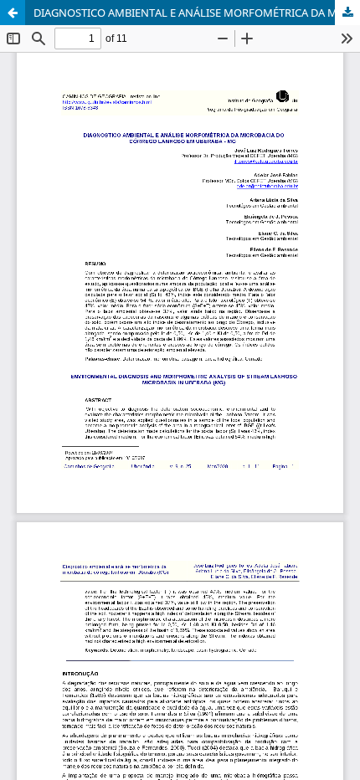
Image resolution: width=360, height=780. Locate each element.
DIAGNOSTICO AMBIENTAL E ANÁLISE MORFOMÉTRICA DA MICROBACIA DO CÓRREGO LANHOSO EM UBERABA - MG (196, 12)
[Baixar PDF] (347, 12)
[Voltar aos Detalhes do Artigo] (12, 12)
